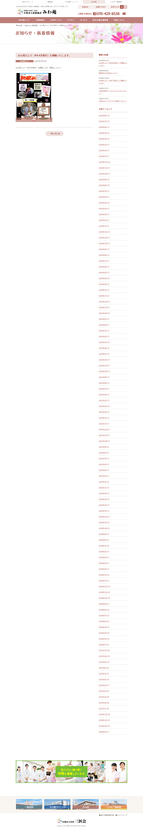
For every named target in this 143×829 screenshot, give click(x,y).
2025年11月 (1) (104, 168)
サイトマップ (122, 815)
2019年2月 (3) (104, 575)
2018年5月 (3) (104, 627)
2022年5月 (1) (104, 400)
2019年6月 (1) (104, 551)
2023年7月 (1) (104, 330)
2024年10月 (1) (104, 243)
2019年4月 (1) (104, 563)
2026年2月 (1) (104, 150)
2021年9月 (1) (104, 447)
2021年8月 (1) (104, 453)
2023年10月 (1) (104, 313)
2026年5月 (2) (104, 133)
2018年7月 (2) (104, 615)
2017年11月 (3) (104, 650)
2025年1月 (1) (104, 226)
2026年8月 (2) (104, 115)
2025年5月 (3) (104, 203)
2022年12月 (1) (104, 360)
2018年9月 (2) (104, 604)
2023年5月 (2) (104, 342)
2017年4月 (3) (104, 691)
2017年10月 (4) (104, 656)
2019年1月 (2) (104, 580)
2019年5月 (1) (104, 557)
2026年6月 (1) (104, 127)
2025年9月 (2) (104, 179)
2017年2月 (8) (104, 703)
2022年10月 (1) (104, 371)
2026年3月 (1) (104, 144)
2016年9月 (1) (104, 732)
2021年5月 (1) (104, 470)
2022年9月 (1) (104, 377)
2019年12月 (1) (104, 517)
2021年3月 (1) (104, 482)
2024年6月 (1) (104, 267)
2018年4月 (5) (104, 633)
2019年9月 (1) (104, 534)
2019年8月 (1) (104, 540)
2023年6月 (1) (104, 336)
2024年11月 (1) (104, 237)
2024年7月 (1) (104, 261)
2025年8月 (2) (104, 185)
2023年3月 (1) (104, 354)
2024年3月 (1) (104, 284)
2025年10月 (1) (104, 174)
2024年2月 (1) (104, 290)
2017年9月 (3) (104, 662)
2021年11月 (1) (104, 435)
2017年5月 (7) (104, 685)
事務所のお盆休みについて (108, 73)
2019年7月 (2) (104, 546)
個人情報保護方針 (107, 815)
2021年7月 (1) (104, 458)
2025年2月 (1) (104, 220)
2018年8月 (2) (104, 610)
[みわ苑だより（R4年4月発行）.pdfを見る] (34, 120)
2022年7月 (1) (104, 389)
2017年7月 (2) (104, 673)
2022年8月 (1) (104, 383)
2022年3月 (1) (104, 412)
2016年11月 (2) (104, 720)
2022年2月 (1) (104, 418)
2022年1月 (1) (104, 424)
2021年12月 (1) (104, 429)
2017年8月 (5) (104, 668)
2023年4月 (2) (104, 348)
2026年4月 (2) (104, 139)
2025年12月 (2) (104, 162)
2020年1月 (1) (104, 511)
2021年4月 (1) (104, 476)
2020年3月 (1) (104, 499)
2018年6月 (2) (104, 621)
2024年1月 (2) (104, 296)
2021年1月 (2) (104, 487)
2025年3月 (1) (104, 214)
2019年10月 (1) (104, 528)
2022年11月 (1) (104, 365)
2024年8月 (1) (104, 255)
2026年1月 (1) (104, 156)
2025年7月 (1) (104, 191)
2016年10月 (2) (104, 726)
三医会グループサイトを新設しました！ (113, 101)
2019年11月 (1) (104, 522)
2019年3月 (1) (104, 569)
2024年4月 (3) (104, 278)
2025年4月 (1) (104, 208)
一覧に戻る (53, 133)
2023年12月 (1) (104, 301)
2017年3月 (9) (104, 697)
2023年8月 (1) (104, 325)
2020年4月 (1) (104, 493)
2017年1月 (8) (104, 708)
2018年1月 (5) (104, 644)
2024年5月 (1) (104, 272)
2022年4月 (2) (104, 406)
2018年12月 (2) (104, 586)
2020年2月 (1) (104, 505)
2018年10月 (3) (104, 598)
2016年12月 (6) (104, 714)
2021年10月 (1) (104, 441)
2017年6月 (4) (104, 679)
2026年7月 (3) (104, 121)
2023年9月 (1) (104, 319)
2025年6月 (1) (104, 197)
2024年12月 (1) (104, 232)
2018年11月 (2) (104, 592)
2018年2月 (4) (104, 639)
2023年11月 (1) (104, 307)
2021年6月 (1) (104, 464)
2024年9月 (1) (104, 249)
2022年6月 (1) (104, 394)
